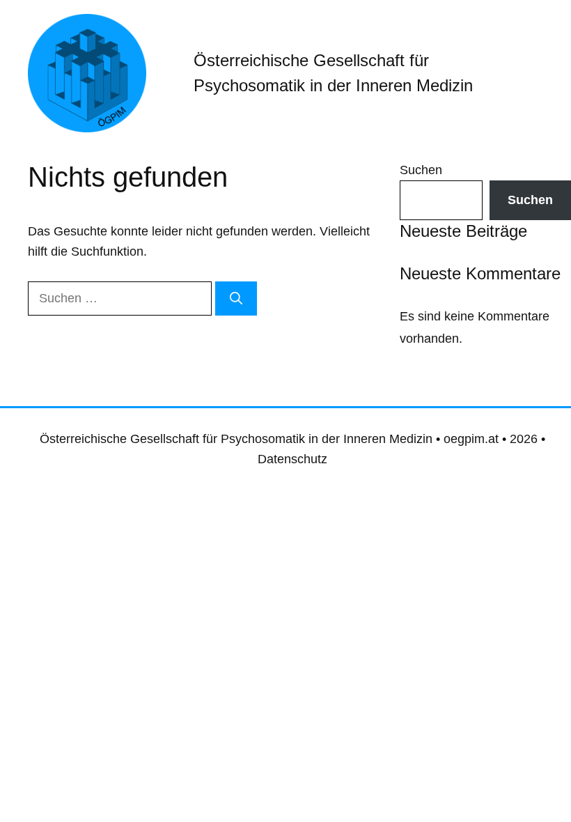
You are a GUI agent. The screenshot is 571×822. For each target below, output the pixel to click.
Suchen (421, 170)
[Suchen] (236, 298)
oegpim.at (471, 439)
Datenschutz (292, 459)
